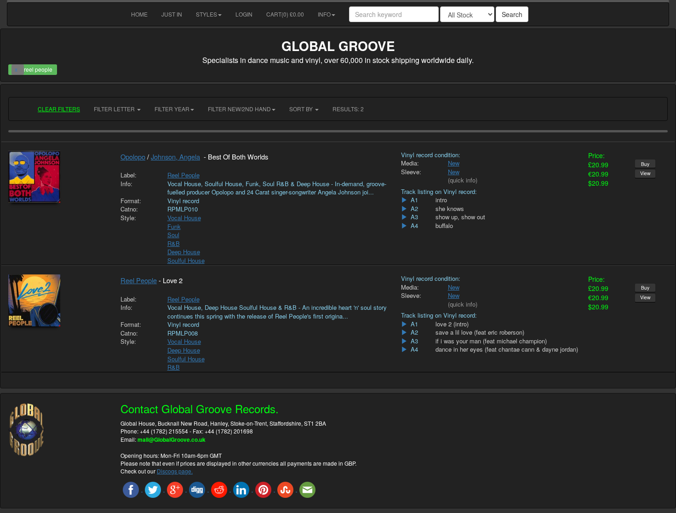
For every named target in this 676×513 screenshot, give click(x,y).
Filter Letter (115, 109)
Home (139, 14)
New (453, 163)
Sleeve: (411, 172)
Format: (130, 201)
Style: (128, 218)
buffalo (444, 226)
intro (441, 200)
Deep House (183, 251)
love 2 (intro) (452, 324)
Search (512, 14)
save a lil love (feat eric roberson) (479, 332)
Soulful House (186, 260)
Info (324, 14)
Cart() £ (285, 14)
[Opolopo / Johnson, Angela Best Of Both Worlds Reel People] (57, 177)
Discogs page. (175, 471)
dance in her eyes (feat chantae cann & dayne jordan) (506, 349)
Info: (126, 184)
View (645, 173)
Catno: (129, 209)
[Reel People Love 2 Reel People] (57, 300)
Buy (645, 163)
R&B (173, 243)
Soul (173, 234)
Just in (171, 14)
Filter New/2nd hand (239, 109)
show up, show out (460, 217)
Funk (174, 226)
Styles (206, 14)
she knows (449, 209)
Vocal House (184, 217)
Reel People (183, 175)
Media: (410, 163)
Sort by (301, 109)
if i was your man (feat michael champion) (491, 341)
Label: (128, 175)
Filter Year (172, 109)
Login (243, 14)
